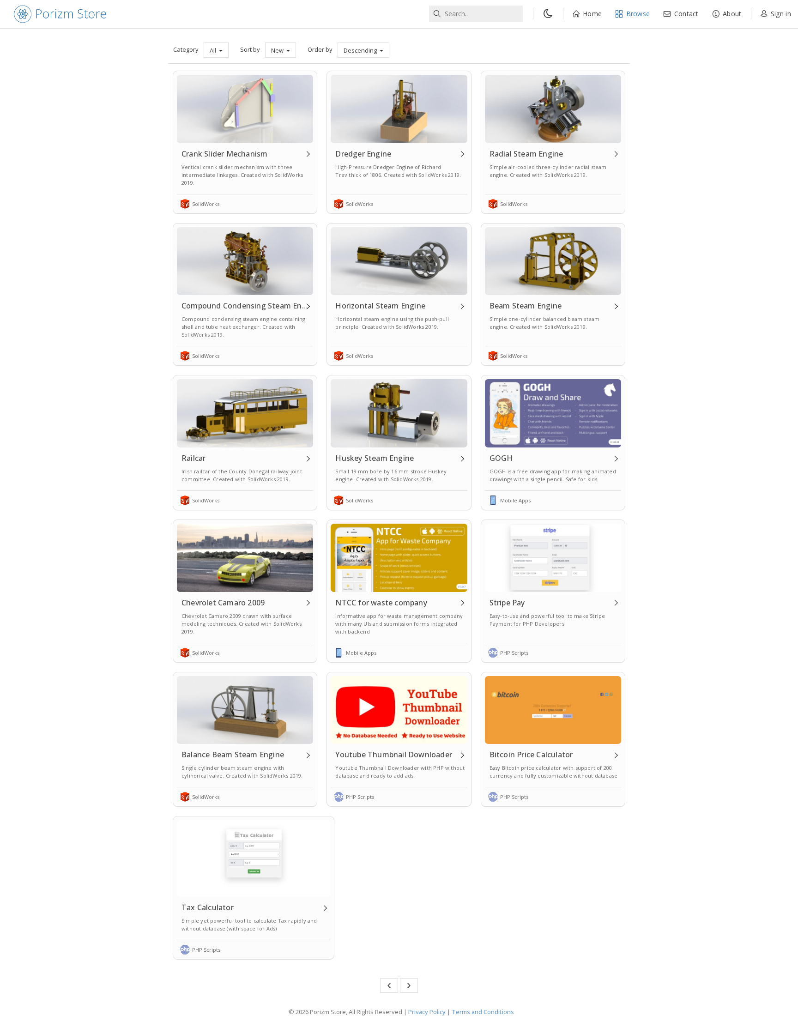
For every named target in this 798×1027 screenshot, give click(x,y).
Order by (320, 49)
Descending (361, 50)
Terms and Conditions (483, 1012)
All (214, 50)
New (278, 50)
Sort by (250, 49)
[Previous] (389, 985)
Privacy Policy (427, 1012)
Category (186, 49)
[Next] (409, 985)
